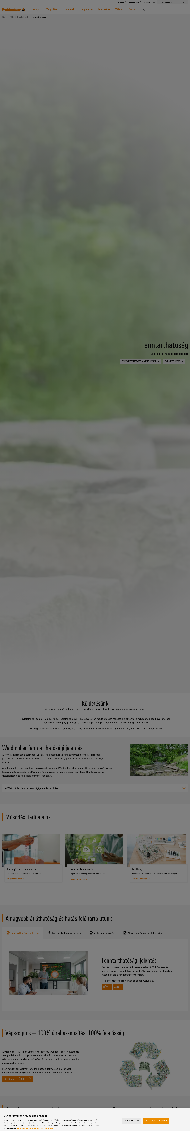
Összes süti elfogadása (155, 1121)
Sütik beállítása (131, 1121)
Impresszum (22, 1128)
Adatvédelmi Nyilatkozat (41, 1128)
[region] (95, 1119)
